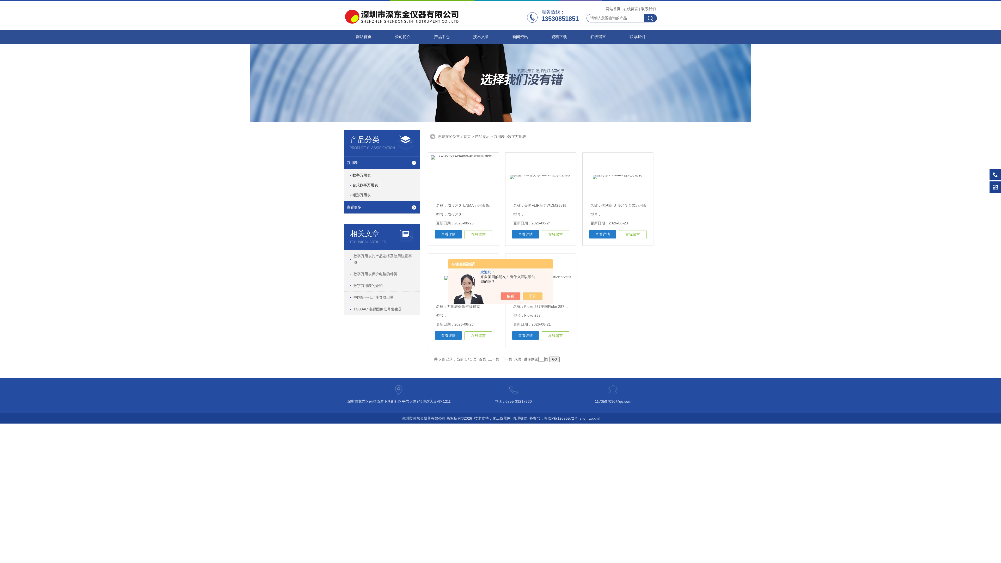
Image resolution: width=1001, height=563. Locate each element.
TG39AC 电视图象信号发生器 (377, 309)
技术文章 (481, 37)
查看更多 (354, 207)
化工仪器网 (501, 418)
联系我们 (648, 9)
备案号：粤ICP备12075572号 (553, 418)
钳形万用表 (361, 195)
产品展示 (482, 136)
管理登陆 (520, 418)
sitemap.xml (590, 418)
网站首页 (613, 9)
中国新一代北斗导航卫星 (373, 297)
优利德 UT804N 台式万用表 (623, 205)
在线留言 (631, 9)
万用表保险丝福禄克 (463, 306)
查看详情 (448, 234)
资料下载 (559, 37)
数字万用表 (361, 175)
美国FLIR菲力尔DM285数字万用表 (552, 205)
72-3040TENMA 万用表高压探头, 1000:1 (480, 205)
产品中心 (442, 37)
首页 (467, 136)
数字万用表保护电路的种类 (375, 274)
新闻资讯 (520, 37)
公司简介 (403, 37)
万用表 (352, 163)
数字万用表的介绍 (368, 286)
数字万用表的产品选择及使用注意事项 (382, 259)
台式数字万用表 (365, 185)
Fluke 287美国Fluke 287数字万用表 (553, 306)
